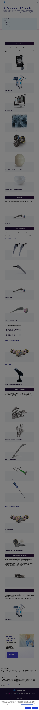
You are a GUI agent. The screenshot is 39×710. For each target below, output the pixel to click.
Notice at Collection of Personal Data (27, 704)
